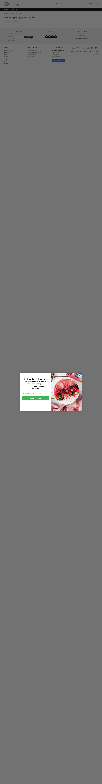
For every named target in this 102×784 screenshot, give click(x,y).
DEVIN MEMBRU (35, 398)
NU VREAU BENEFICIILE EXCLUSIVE (35, 403)
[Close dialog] (79, 375)
